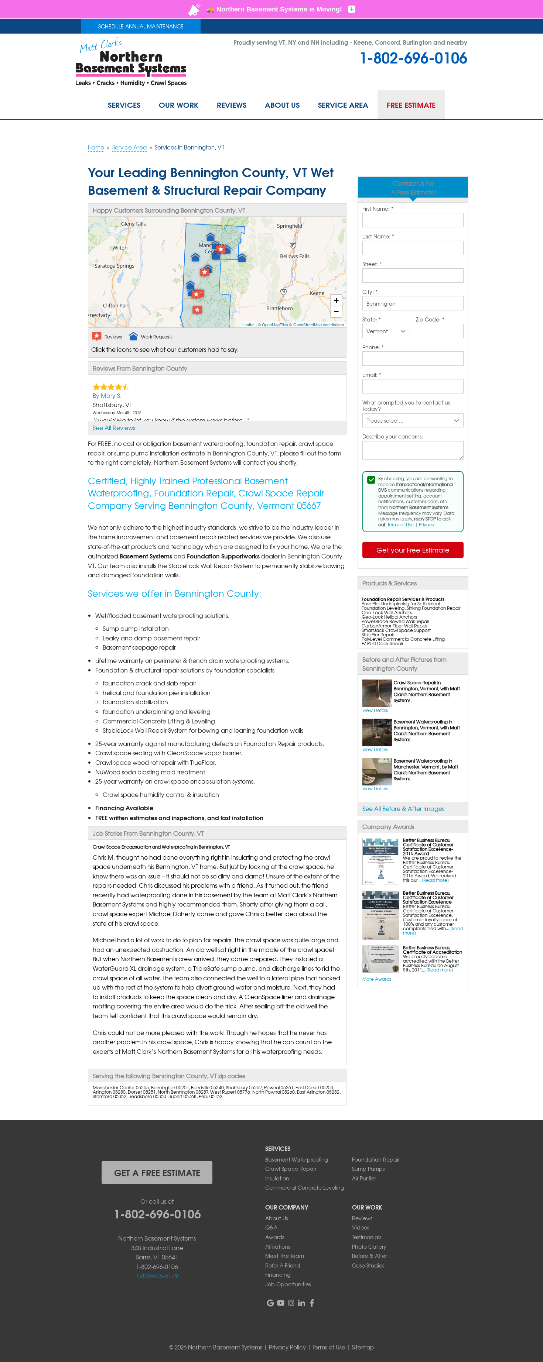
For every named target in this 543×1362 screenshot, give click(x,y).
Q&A (271, 1227)
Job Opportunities (288, 1284)
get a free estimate (157, 1172)
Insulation (277, 1178)
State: (371, 319)
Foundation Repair (376, 1159)
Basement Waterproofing (296, 1159)
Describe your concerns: (392, 436)
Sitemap (363, 1347)
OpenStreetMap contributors (318, 324)
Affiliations (277, 1246)
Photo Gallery (369, 1246)
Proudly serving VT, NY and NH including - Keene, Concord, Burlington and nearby (350, 42)
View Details (375, 710)
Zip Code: (430, 319)
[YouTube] (280, 1303)
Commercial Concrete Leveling (304, 1187)
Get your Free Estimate (413, 550)
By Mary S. (107, 395)
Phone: (373, 347)
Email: (371, 375)
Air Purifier (364, 1178)
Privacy (426, 524)
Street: (372, 264)
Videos (360, 1227)
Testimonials (366, 1237)
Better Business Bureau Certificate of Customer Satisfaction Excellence (428, 897)
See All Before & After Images (403, 808)
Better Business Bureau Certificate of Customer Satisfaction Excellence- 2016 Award (428, 847)
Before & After (369, 1255)
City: (370, 292)
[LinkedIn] (301, 1303)
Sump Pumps (368, 1168)
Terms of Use (400, 524)
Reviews (362, 1218)
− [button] (336, 311)
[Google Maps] (270, 1303)
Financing (277, 1274)
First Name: (377, 209)
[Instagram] (291, 1303)
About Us (276, 1218)
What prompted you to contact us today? (406, 405)
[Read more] (435, 880)
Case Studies (368, 1265)
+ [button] (336, 300)
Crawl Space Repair (290, 1168)
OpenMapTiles (275, 324)
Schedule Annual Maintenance (141, 26)
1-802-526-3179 (157, 1275)
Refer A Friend (282, 1265)
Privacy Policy (287, 1347)
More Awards (376, 979)
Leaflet (248, 324)
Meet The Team (284, 1255)
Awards (274, 1237)
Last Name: (378, 236)
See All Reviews (114, 427)
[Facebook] (311, 1303)
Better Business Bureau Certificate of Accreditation (432, 949)
